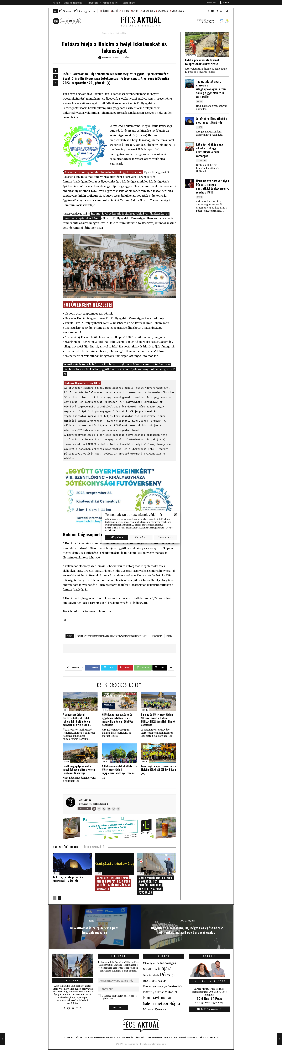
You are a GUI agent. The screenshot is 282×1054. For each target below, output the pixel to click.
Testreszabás (165, 537)
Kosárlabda (151, 975)
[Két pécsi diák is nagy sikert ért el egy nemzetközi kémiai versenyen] (189, 146)
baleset (149, 1004)
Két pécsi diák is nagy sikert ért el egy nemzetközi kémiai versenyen (209, 150)
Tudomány (201, 160)
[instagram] (208, 11)
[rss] (221, 11)
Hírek (112, 33)
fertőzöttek (175, 986)
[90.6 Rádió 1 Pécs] (209, 976)
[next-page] (59, 898)
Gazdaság (163, 11)
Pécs (165, 974)
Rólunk (72, 980)
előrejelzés (160, 1009)
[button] (175, 514)
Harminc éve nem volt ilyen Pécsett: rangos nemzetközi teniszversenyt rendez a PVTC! (212, 186)
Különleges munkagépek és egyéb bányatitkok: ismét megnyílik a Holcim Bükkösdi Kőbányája (118, 720)
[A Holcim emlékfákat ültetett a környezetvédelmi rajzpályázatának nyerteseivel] (119, 753)
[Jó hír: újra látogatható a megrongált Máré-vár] (189, 121)
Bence (211, 22)
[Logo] (141, 1025)
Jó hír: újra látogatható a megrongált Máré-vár (68, 879)
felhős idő (160, 980)
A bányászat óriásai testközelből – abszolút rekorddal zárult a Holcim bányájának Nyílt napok (77, 720)
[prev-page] (55, 898)
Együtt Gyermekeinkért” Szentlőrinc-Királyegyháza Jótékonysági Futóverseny (111, 636)
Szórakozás (148, 11)
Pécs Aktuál (85, 800)
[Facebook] (55, 70)
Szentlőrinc (150, 969)
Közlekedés (191, 55)
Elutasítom (141, 537)
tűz (173, 975)
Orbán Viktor (165, 992)
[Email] (94, 809)
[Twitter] (55, 76)
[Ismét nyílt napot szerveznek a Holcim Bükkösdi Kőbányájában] (158, 753)
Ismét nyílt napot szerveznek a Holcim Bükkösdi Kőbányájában (158, 767)
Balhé (115, 11)
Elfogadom (117, 537)
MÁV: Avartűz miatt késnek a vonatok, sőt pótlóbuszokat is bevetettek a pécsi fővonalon (156, 885)
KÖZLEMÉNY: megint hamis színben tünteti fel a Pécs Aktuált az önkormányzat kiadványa (113, 883)
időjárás (165, 968)
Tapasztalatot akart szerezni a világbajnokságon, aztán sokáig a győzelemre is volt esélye (211, 89)
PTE (176, 992)
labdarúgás (168, 963)
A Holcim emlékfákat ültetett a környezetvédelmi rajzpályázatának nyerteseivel (119, 769)
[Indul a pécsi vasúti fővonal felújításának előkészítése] (207, 44)
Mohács (148, 1009)
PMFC (169, 998)
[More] (171, 668)
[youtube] (212, 11)
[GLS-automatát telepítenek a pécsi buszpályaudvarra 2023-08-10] (2, 1039)
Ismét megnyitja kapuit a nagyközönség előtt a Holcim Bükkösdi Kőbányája (79, 769)
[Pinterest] (55, 83)
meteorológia (167, 1003)
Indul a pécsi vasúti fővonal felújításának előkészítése (202, 62)
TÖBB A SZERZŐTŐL (94, 847)
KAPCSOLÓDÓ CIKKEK (65, 847)
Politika (125, 11)
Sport (135, 11)
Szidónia (205, 22)
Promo (145, 710)
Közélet (105, 11)
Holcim (169, 636)
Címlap (104, 33)
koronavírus (154, 997)
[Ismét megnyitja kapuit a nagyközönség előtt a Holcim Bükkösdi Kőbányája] (80, 753)
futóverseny (156, 636)
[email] (217, 11)
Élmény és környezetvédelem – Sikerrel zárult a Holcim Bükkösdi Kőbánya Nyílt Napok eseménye (158, 720)
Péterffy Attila (151, 963)
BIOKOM (148, 981)
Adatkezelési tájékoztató (152, 527)
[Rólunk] (72, 965)
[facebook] (204, 11)
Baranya (149, 992)
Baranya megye (155, 986)
